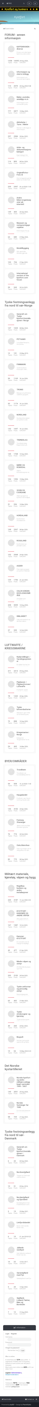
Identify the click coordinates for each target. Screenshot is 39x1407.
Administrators (16, 1373)
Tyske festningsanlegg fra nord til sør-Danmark (20, 1135)
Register (14, 1334)
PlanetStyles (27, 1404)
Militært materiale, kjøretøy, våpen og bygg (20, 875)
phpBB (12, 1404)
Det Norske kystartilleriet (13, 1067)
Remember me (13, 1350)
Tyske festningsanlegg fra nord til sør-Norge (20, 303)
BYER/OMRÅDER (16, 761)
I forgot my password (12, 1348)
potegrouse (15, 1386)
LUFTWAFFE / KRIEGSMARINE (15, 646)
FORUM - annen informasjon (15, 36)
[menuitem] (9, 3)
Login (7, 1334)
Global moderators (12, 1374)
